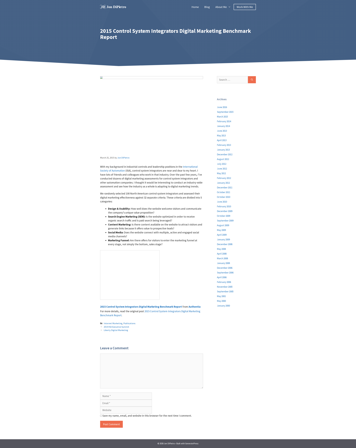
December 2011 (224, 187)
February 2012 (224, 178)
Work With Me (245, 7)
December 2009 (224, 211)
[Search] (252, 79)
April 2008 (222, 253)
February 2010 (224, 206)
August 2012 (223, 159)
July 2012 (221, 163)
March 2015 (222, 116)
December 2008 (224, 244)
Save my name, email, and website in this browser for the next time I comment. (147, 415)
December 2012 (224, 154)
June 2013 (222, 130)
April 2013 (222, 140)
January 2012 (223, 182)
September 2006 (225, 272)
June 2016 (222, 107)
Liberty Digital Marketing (116, 330)
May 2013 (221, 135)
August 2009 (223, 225)
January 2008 (223, 263)
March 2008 (222, 258)
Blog (207, 7)
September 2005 (225, 291)
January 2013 (223, 149)
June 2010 (222, 201)
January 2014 (223, 126)
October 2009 (223, 215)
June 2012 (222, 168)
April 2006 (222, 277)
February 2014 (224, 121)
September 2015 (225, 111)
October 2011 (223, 192)
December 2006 (224, 267)
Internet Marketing (113, 323)
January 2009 (223, 239)
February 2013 (224, 145)
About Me (221, 7)
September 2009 (225, 220)
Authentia (195, 306)
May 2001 (221, 296)
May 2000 (221, 300)
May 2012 (221, 173)
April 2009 (222, 234)
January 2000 (223, 305)
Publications (129, 323)
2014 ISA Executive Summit (116, 326)
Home (195, 7)
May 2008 (221, 248)
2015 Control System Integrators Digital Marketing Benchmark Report (141, 306)
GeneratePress (191, 443)
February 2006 (224, 282)
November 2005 (225, 286)
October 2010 (223, 196)
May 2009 (221, 230)
